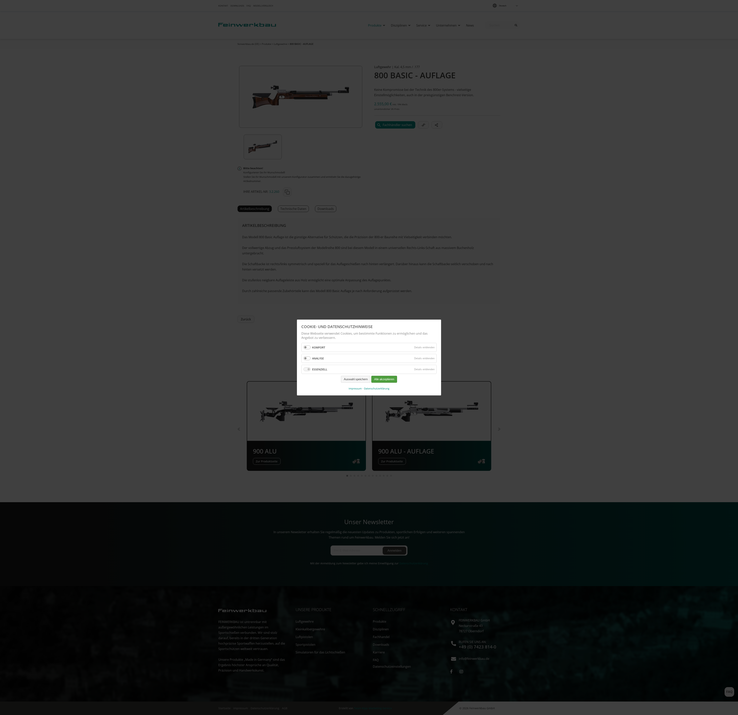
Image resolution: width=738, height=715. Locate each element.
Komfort (318, 347)
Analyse (318, 358)
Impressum (355, 388)
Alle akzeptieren (384, 379)
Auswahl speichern (356, 379)
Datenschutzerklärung (376, 388)
